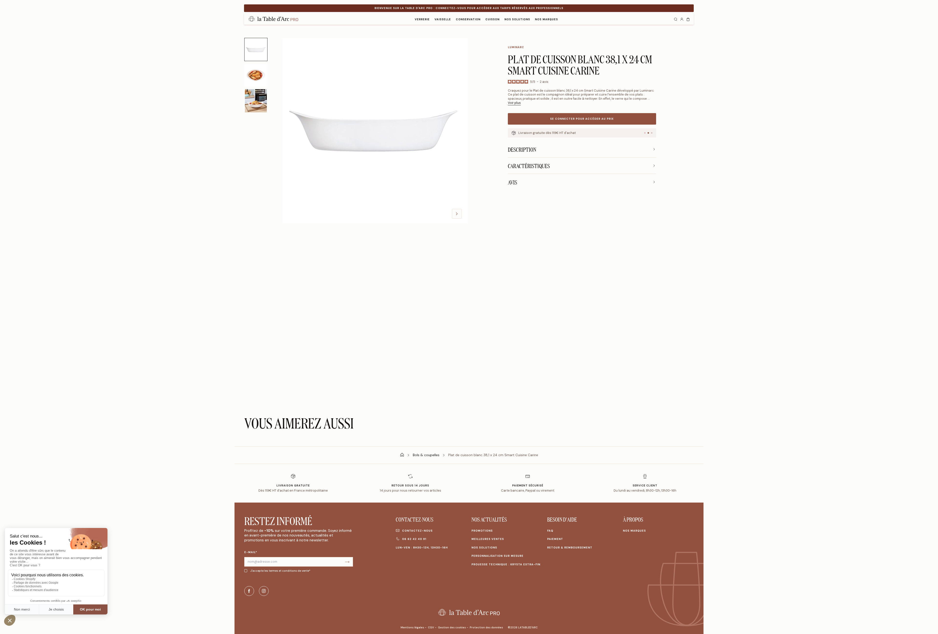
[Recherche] (675, 19)
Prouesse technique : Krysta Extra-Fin (505, 564)
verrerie (422, 19)
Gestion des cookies (452, 627)
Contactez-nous (417, 530)
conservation (468, 19)
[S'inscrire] (347, 562)
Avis (512, 182)
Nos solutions (517, 19)
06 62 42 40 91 (414, 539)
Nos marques (634, 530)
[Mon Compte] (682, 19)
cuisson (492, 19)
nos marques (546, 19)
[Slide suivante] (457, 214)
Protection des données (486, 627)
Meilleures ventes (487, 539)
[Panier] (688, 19)
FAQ (550, 530)
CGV (431, 627)
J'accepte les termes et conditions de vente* (280, 570)
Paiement (555, 539)
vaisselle (443, 19)
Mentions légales (413, 627)
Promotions (482, 530)
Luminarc (516, 47)
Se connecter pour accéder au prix (582, 118)
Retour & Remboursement (569, 547)
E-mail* (250, 552)
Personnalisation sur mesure (497, 556)
